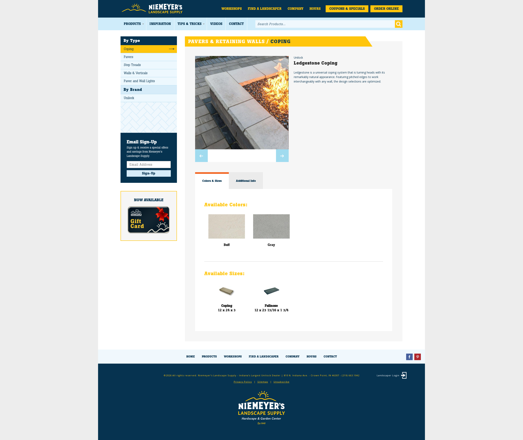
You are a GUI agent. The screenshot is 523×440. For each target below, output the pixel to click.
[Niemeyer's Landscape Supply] (153, 8)
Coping (129, 49)
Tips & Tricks (189, 24)
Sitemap (262, 381)
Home (190, 356)
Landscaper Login (388, 375)
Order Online (386, 9)
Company (295, 9)
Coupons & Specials (347, 9)
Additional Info (246, 181)
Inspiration (160, 24)
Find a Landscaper (265, 9)
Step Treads (132, 65)
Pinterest (417, 357)
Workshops (231, 9)
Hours (315, 9)
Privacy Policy (243, 381)
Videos (216, 24)
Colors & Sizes (212, 181)
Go (398, 24)
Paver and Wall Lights (139, 81)
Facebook (409, 357)
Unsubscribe (281, 381)
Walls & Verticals (136, 73)
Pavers (128, 57)
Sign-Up (148, 173)
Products (132, 24)
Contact (236, 24)
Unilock (129, 98)
